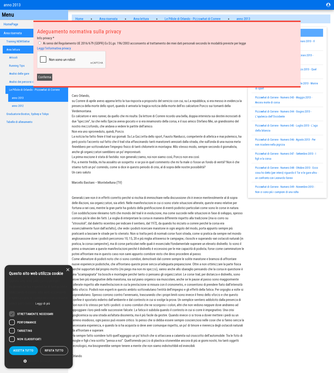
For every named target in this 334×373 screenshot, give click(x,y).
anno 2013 (18, 98)
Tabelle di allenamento (19, 122)
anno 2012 (18, 105)
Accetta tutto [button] (23, 350)
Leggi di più (42, 303)
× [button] (67, 270)
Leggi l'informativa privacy (54, 48)
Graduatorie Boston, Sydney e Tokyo (27, 114)
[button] (38, 361)
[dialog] (39, 316)
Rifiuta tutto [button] (54, 350)
